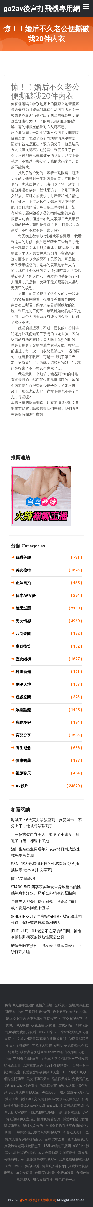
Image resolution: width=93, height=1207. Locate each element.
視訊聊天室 (48, 1085)
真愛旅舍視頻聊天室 (41, 1159)
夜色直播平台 (65, 1179)
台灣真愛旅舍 (33, 1065)
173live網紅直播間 (57, 1146)
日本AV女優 (49, 595)
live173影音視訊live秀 (22, 1059)
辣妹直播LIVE (48, 1032)
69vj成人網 (67, 1085)
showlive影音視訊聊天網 (65, 1106)
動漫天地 (49, 684)
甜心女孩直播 (43, 1179)
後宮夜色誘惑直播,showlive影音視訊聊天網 (52, 1052)
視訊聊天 (49, 773)
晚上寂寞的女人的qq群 (70, 1012)
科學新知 (49, 671)
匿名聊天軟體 (42, 1045)
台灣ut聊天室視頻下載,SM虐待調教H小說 (46, 1109)
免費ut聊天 (65, 1173)
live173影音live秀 (27, 1166)
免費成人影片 (73, 1132)
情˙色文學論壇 (23, 878)
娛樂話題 (49, 709)
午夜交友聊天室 (71, 1018)
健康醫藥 (49, 760)
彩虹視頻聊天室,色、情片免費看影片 (33, 1119)
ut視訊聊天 (49, 1092)
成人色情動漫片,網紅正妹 (57, 1153)
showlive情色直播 (24, 1085)
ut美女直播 (24, 1173)
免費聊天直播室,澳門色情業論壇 (28, 1005)
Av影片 (49, 786)
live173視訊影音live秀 (34, 1012)
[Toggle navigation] (86, 6)
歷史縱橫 (49, 659)
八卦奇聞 (49, 633)
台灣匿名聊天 (45, 1173)
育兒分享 (49, 735)
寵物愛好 (49, 722)
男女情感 (49, 621)
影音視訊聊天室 (76, 1112)
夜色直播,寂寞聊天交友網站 (51, 1025)
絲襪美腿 (49, 557)
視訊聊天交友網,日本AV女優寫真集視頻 (50, 1099)
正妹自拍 (49, 583)
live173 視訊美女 (57, 1065)
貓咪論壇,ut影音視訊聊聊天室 (39, 1132)
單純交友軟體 (33, 1126)
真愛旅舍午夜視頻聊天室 (41, 1072)
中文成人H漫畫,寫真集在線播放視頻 (39, 1039)
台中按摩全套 (55, 1139)
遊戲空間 (49, 697)
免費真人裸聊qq (54, 1166)
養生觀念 (49, 748)
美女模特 (49, 570)
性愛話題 (49, 608)
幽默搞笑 (49, 646)
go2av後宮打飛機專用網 (38, 1200)
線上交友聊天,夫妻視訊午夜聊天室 (31, 1018)
